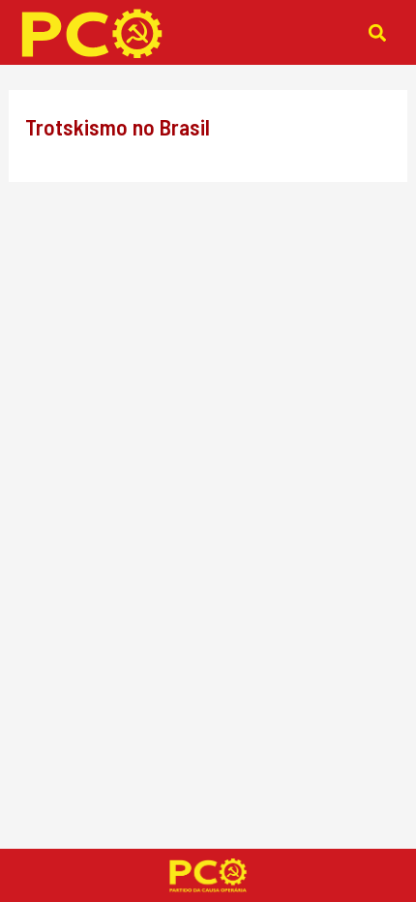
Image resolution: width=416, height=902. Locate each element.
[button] (378, 32)
